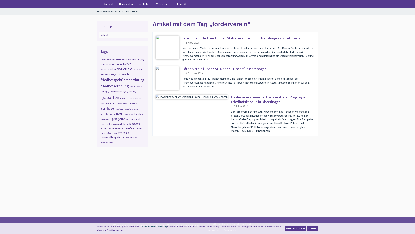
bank (109, 59)
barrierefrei (116, 59)
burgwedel (115, 74)
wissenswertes (107, 142)
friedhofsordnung (115, 86)
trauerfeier (129, 128)
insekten (133, 103)
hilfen (130, 98)
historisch (137, 98)
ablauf (103, 59)
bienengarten (108, 69)
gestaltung (131, 91)
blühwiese (105, 74)
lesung (109, 114)
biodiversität (124, 69)
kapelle (128, 109)
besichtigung (138, 59)
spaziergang (106, 128)
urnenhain (123, 132)
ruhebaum (123, 124)
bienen (127, 64)
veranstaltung (108, 137)
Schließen (312, 228)
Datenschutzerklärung (153, 226)
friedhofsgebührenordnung (122, 80)
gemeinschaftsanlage (117, 91)
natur (119, 113)
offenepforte (138, 114)
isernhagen (108, 108)
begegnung (126, 59)
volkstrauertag (131, 137)
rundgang (134, 123)
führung (104, 91)
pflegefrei (118, 119)
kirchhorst (136, 109)
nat (114, 114)
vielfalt (120, 137)
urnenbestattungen (109, 133)
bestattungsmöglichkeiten (111, 64)
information (110, 103)
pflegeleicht (133, 119)
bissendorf (139, 69)
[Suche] (313, 4)
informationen (123, 103)
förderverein (136, 86)
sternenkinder (117, 128)
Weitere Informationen (295, 228)
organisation (106, 119)
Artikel (104, 35)
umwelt (139, 128)
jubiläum (120, 109)
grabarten (110, 97)
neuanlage (128, 114)
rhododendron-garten (110, 124)
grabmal (123, 98)
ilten (102, 103)
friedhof (126, 74)
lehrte (103, 114)
